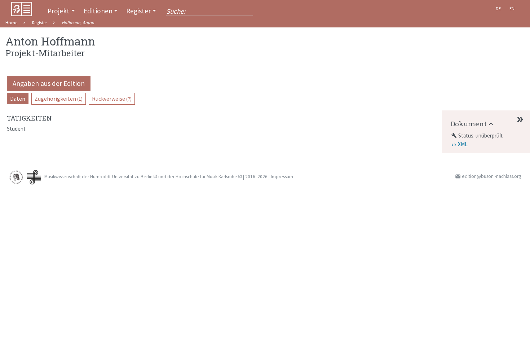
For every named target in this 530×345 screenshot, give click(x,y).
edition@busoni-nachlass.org (491, 176)
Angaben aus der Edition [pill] (49, 83)
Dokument (469, 123)
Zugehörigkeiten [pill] (59, 98)
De (498, 8)
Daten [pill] (17, 98)
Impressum (282, 177)
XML (463, 144)
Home (11, 22)
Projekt (59, 10)
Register (138, 10)
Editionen (98, 10)
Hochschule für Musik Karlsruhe (206, 177)
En (511, 8)
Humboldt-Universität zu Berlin (121, 177)
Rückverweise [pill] (112, 98)
